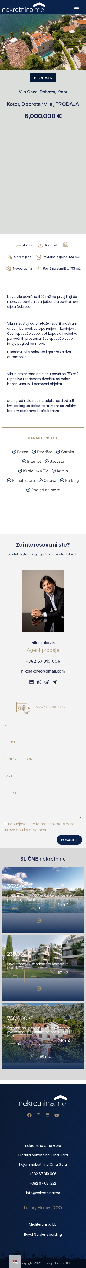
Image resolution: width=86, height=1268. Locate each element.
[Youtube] (56, 1115)
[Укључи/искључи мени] (76, 7)
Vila (48, 104)
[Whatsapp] (39, 682)
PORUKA (10, 793)
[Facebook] (29, 1115)
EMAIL (8, 776)
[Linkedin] (47, 1115)
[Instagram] (38, 1115)
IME (6, 725)
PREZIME (10, 742)
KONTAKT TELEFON (18, 759)
